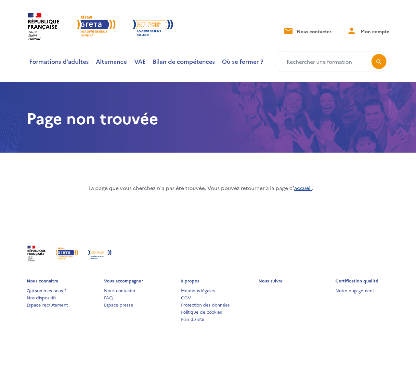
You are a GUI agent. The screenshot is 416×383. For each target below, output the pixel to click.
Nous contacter (313, 31)
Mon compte (374, 31)
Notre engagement (354, 290)
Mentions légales (198, 290)
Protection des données (205, 305)
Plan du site (192, 319)
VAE (140, 61)
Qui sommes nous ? (47, 290)
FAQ (108, 297)
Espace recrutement (47, 305)
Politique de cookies (201, 312)
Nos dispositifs (42, 297)
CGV (186, 297)
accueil (303, 187)
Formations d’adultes (59, 61)
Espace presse (118, 305)
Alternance (111, 61)
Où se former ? (242, 61)
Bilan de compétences (184, 61)
